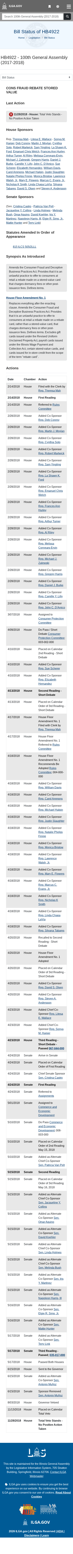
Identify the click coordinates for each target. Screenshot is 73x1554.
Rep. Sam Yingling (49, 464)
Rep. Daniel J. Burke (50, 585)
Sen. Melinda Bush (49, 1267)
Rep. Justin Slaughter (51, 820)
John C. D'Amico (44, 163)
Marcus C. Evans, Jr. (52, 180)
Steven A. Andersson (53, 188)
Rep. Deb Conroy (48, 419)
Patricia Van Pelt (43, 206)
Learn (45, 1535)
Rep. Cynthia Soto (49, 442)
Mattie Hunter (14, 222)
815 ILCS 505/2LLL (24, 246)
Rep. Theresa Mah (49, 390)
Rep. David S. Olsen (50, 987)
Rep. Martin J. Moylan (51, 431)
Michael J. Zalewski (18, 159)
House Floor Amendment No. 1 (26, 297)
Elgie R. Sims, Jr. (52, 218)
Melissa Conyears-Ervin (48, 155)
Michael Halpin (34, 172)
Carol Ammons (15, 172)
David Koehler (39, 214)
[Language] (57, 6)
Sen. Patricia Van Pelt (51, 1165)
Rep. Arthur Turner (49, 521)
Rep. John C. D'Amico (51, 607)
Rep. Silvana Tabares (51, 930)
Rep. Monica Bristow (50, 847)
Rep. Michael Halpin (50, 809)
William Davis (52, 167)
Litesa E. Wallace (41, 139)
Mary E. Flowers (29, 180)
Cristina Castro (22, 206)
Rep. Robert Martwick (51, 453)
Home (21, 37)
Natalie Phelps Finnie (19, 176)
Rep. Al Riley (46, 532)
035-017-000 (57, 1355)
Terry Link (34, 222)
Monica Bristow (43, 176)
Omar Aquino (22, 214)
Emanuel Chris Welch (26, 151)
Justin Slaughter (54, 172)
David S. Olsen (26, 188)
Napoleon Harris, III (29, 218)
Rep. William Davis (49, 787)
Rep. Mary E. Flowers (51, 873)
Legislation (34, 37)
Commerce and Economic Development (47, 1111)
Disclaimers (31, 1535)
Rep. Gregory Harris (50, 574)
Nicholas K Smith (16, 184)
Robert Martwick (23, 147)
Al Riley (27, 155)
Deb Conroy (23, 143)
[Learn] (49, 6)
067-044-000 (56, 1048)
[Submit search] (67, 16)
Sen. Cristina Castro (50, 1077)
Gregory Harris (40, 159)
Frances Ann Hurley (53, 151)
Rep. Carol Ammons (50, 798)
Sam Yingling (42, 147)
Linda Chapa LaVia (40, 184)
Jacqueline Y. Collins (18, 210)
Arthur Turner (14, 155)
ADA (60, 1531)
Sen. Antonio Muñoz (50, 1395)
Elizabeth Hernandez (29, 167)
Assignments (46, 1095)
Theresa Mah (21, 139)
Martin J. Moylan (41, 143)
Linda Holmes (42, 210)
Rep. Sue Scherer (49, 668)
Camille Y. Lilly (23, 163)
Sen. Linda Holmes (49, 1252)
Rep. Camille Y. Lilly (50, 596)
